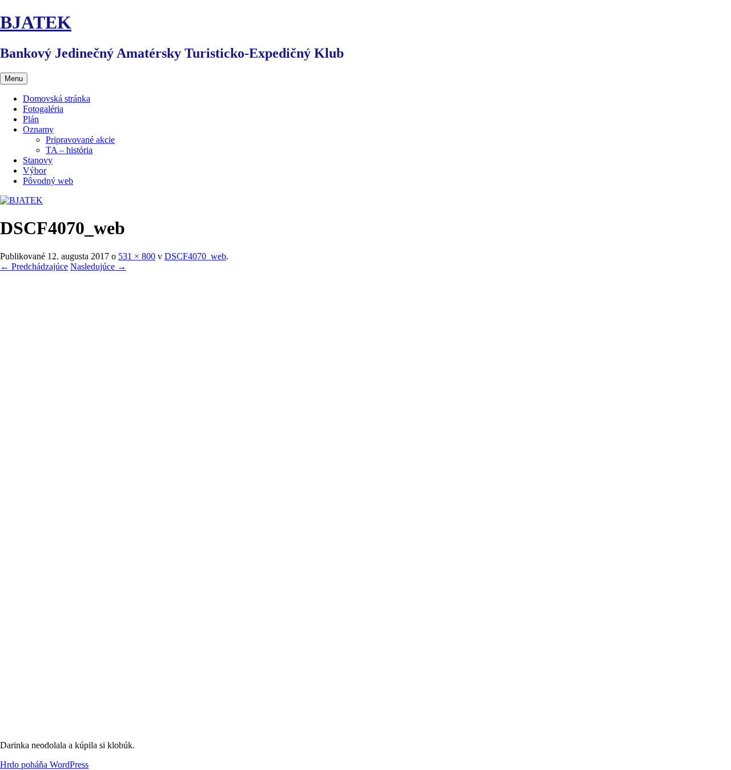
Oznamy (38, 129)
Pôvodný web (48, 181)
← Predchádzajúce (34, 266)
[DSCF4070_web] (151, 726)
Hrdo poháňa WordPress (44, 764)
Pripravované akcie (80, 140)
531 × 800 (136, 256)
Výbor (34, 170)
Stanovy (38, 160)
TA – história (69, 150)
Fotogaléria (43, 109)
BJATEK (35, 22)
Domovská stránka (56, 98)
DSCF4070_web (195, 256)
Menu (14, 78)
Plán (31, 119)
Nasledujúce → (98, 266)
